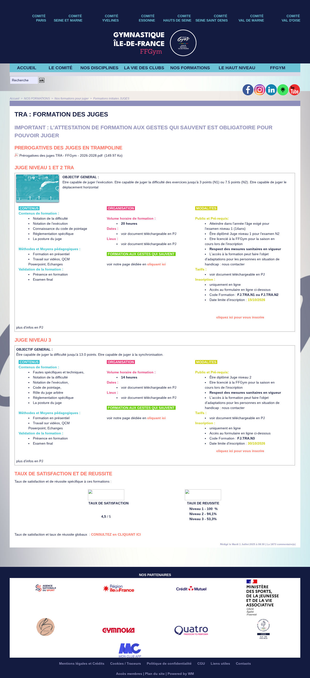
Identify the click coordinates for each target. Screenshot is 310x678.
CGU (201, 663)
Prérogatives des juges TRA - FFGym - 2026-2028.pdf (60, 155)
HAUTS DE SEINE (177, 20)
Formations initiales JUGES (111, 98)
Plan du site (155, 674)
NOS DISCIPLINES (99, 67)
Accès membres (129, 674)
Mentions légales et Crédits (82, 663)
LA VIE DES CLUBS (144, 67)
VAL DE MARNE (251, 20)
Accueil (14, 98)
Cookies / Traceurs (126, 663)
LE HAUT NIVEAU (237, 67)
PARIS (41, 20)
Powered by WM (181, 674)
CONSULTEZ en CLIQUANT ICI (116, 534)
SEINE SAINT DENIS (211, 20)
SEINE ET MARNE (68, 20)
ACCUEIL (26, 67)
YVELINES (110, 20)
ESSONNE (147, 20)
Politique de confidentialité (170, 663)
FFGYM (277, 67)
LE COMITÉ (60, 67)
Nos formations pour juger (71, 98)
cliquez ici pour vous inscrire (240, 317)
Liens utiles (221, 663)
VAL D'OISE (291, 20)
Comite (184, 16)
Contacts (243, 663)
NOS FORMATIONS (190, 67)
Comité (293, 16)
